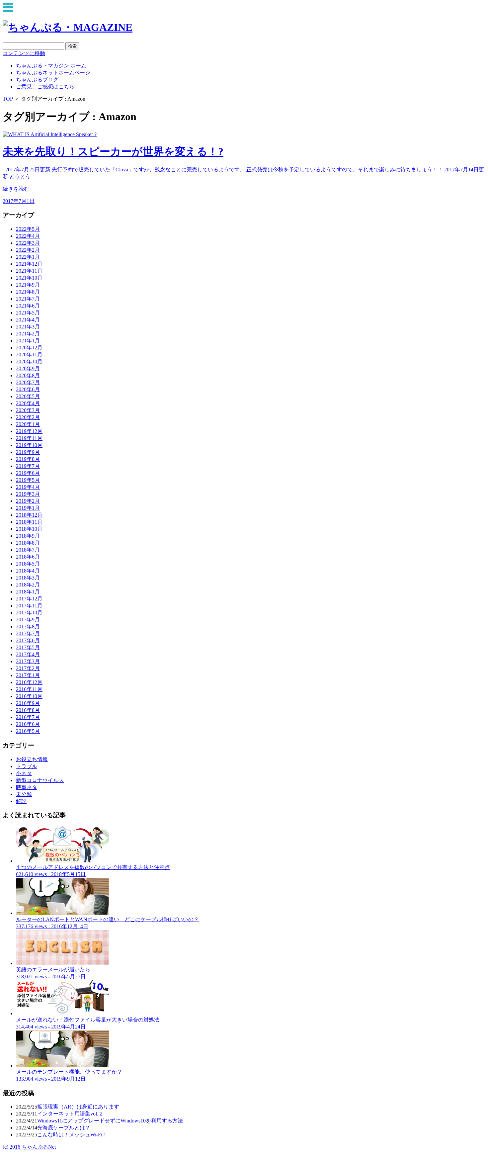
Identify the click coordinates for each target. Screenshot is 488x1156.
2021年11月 (29, 271)
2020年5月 (28, 396)
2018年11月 (29, 522)
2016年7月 (28, 717)
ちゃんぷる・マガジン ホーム (51, 65)
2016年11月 (29, 689)
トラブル (26, 766)
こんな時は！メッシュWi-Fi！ (72, 1134)
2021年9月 (28, 285)
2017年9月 (28, 619)
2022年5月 (28, 229)
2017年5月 (28, 647)
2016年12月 (29, 682)
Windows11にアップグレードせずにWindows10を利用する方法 (110, 1120)
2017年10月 (29, 612)
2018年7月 (28, 550)
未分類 (24, 794)
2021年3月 (28, 326)
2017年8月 (28, 626)
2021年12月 (29, 264)
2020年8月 (28, 375)
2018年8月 (28, 543)
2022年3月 (28, 243)
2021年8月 (28, 292)
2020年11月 (29, 354)
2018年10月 (29, 529)
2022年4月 (28, 236)
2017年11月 (29, 605)
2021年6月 (28, 306)
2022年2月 (28, 250)
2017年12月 (29, 598)
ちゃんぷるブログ (37, 79)
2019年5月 (28, 480)
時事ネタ (26, 787)
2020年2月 (28, 417)
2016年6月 (28, 724)
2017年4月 (28, 654)
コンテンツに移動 (24, 53)
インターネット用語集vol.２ (70, 1113)
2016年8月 (28, 710)
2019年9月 (28, 452)
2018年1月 (28, 591)
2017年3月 (28, 661)
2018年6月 (28, 557)
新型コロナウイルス (40, 780)
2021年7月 (28, 299)
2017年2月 (28, 668)
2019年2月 (28, 501)
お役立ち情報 (32, 759)
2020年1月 (28, 424)
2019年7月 (28, 466)
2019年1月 (28, 508)
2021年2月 (28, 333)
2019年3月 (28, 494)
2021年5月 (28, 312)
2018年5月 (28, 564)
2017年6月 (28, 640)
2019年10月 (29, 445)
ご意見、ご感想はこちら (45, 86)
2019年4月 (28, 487)
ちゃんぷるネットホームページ (53, 72)
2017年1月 (28, 675)
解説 (21, 801)
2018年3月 (28, 577)
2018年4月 (28, 571)
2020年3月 (28, 410)
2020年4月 (28, 403)
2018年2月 (28, 584)
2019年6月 (28, 473)
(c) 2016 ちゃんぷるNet (29, 1147)
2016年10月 (29, 696)
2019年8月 (28, 459)
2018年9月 (28, 536)
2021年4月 (28, 319)
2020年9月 (28, 368)
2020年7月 (28, 382)
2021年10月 (29, 278)
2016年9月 (28, 703)
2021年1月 (28, 340)
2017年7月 (28, 633)
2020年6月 (28, 389)
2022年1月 (28, 257)
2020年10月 (29, 361)
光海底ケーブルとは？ (63, 1127)
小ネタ (24, 773)
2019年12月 (29, 431)
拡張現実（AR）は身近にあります (78, 1107)
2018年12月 (29, 515)
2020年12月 (29, 347)
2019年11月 (29, 438)
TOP (8, 99)
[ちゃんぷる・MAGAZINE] (67, 27)
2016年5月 (28, 731)
